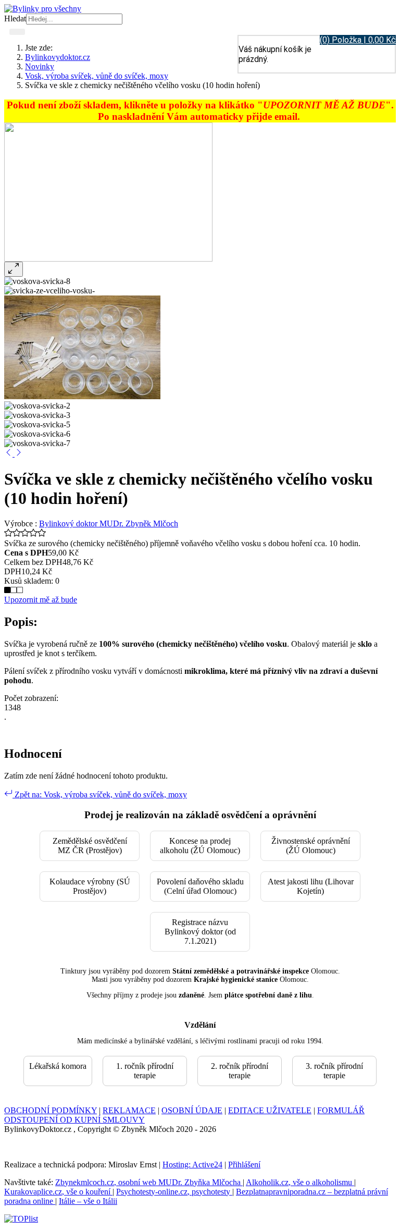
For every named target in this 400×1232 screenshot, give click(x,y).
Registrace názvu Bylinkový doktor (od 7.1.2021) (200, 931)
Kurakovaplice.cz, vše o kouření (58, 1191)
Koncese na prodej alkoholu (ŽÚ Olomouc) (200, 845)
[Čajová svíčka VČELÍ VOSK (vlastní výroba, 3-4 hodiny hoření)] (19, 453)
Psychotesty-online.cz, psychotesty (174, 1191)
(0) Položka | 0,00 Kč (358, 40)
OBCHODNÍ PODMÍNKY (50, 1110)
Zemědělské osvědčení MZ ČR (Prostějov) (90, 845)
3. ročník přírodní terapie (334, 1071)
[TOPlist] (21, 1218)
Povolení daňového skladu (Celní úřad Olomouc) (200, 886)
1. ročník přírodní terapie (144, 1071)
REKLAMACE (129, 1110)
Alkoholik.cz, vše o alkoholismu (300, 1182)
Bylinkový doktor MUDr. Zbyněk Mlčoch (108, 523)
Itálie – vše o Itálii (88, 1201)
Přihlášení (244, 1164)
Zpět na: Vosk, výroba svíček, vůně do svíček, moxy (99, 794)
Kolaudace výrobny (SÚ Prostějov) (89, 886)
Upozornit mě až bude (40, 599)
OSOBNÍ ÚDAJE (191, 1110)
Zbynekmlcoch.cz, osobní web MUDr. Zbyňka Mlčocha (149, 1182)
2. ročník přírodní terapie (239, 1071)
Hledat (15, 18)
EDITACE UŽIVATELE (269, 1110)
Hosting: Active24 (192, 1164)
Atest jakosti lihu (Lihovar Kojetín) (311, 886)
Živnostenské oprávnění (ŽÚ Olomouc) (310, 845)
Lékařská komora (57, 1066)
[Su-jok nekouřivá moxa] (9, 453)
